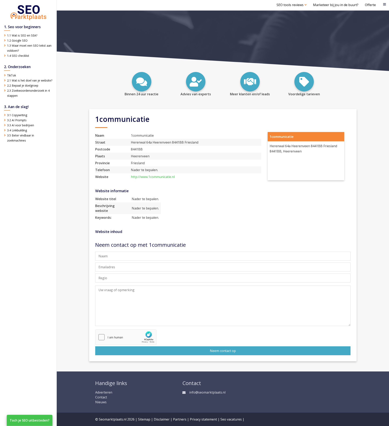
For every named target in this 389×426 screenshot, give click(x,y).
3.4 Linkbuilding (17, 130)
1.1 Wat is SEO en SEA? (22, 35)
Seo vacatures (231, 419)
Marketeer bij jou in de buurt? (335, 5)
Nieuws (101, 402)
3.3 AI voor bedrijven (20, 125)
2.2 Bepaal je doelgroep (22, 85)
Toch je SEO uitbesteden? (29, 420)
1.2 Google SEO (17, 40)
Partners (179, 419)
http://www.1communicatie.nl (153, 177)
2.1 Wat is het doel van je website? (29, 80)
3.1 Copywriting (17, 115)
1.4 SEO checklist (18, 56)
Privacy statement (203, 419)
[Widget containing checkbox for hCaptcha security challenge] (125, 337)
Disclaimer (162, 419)
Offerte (370, 5)
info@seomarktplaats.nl (207, 392)
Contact (101, 397)
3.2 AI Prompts (17, 120)
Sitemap (144, 419)
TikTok (11, 75)
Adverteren (103, 392)
